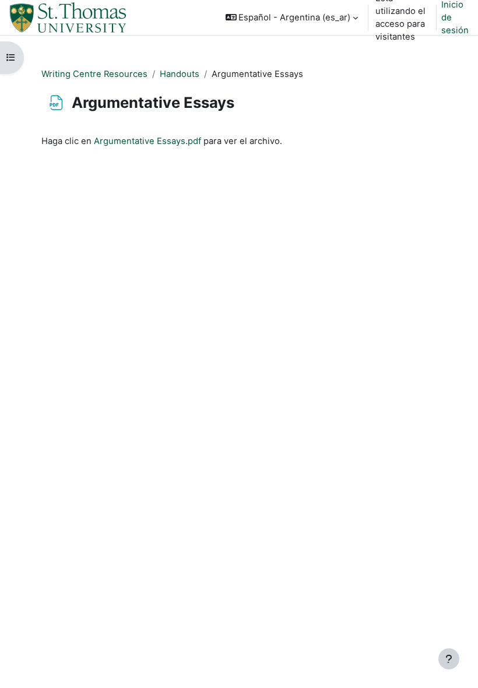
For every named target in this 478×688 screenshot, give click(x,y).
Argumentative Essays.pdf (147, 141)
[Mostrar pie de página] (448, 658)
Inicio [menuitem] (158, 17)
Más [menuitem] (155, 87)
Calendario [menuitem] (169, 52)
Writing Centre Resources (94, 74)
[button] (292, 17)
